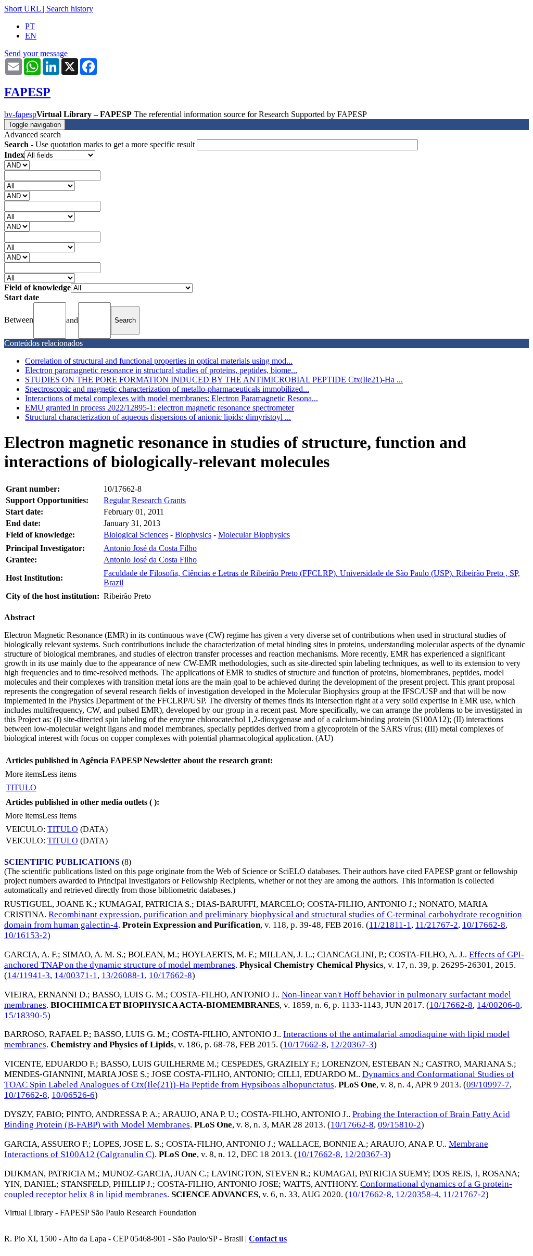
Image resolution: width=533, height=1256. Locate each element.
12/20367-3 (352, 1044)
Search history (69, 8)
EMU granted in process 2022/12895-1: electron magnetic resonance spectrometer (159, 407)
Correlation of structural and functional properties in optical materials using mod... (159, 360)
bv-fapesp (20, 114)
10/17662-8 (483, 925)
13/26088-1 (123, 975)
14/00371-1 (75, 975)
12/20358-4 (417, 1194)
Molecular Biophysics (254, 534)
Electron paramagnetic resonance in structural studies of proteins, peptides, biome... (161, 370)
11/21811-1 (390, 925)
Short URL (22, 8)
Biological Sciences (136, 534)
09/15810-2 (399, 1125)
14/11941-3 (28, 975)
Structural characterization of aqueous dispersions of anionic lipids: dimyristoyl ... (158, 417)
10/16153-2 (25, 935)
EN (30, 35)
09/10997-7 (488, 1085)
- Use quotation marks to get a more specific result (100, 144)
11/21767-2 (436, 925)
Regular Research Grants (145, 500)
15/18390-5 (25, 1015)
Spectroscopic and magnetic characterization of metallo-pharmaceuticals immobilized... (167, 389)
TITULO (21, 787)
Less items (59, 774)
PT (30, 26)
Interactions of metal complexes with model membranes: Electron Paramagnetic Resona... (171, 398)
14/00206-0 (498, 1005)
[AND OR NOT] (17, 164)
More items (23, 774)
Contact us (268, 1238)
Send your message (36, 53)
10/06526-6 (73, 1095)
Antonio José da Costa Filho (150, 548)
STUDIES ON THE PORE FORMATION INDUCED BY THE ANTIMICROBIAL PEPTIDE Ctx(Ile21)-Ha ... (214, 379)
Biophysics (193, 534)
